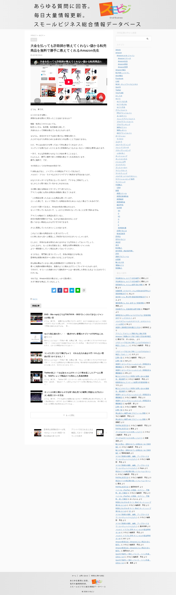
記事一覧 (119, 357)
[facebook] (59, 290)
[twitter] (53, 290)
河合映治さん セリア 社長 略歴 (127, 278)
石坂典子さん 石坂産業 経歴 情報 (128, 309)
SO (130, 511)
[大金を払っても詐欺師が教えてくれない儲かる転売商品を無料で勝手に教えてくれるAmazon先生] (71, 290)
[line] (77, 290)
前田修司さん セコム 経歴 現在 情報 (129, 285)
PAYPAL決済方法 (122, 425)
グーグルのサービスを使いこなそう (129, 432)
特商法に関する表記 (97, 576)
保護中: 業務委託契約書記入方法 (128, 327)
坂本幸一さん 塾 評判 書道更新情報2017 (131, 297)
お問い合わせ (83, 576)
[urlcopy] (83, 290)
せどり (35, 299)
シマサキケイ (127, 318)
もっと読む (70, 415)
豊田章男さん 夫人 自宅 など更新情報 (130, 303)
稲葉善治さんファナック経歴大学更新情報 (131, 382)
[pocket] (65, 290)
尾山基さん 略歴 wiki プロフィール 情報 (131, 413)
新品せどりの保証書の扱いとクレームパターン (133, 471)
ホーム (74, 576)
